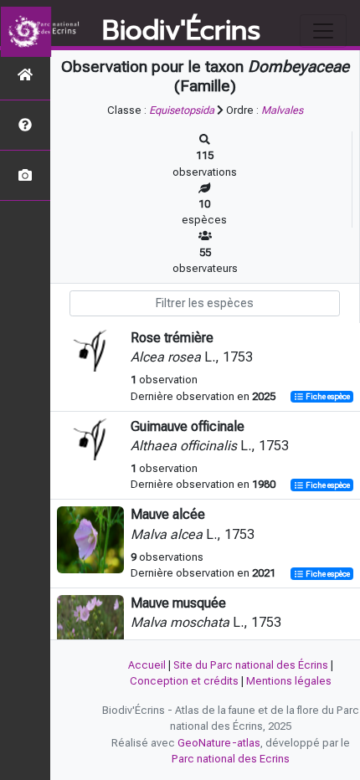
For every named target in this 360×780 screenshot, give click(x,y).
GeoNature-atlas (218, 742)
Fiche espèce (327, 397)
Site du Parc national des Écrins (250, 665)
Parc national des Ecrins (231, 758)
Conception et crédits (184, 681)
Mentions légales (289, 681)
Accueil (147, 665)
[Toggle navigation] (323, 31)
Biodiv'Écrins (181, 31)
